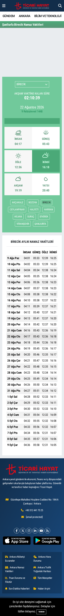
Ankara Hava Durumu (42, 558)
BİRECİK (46, 202)
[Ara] (60, 5)
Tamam (41, 612)
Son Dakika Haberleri (19, 588)
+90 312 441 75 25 (34, 510)
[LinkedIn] (35, 531)
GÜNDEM (9, 16)
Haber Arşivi (44, 588)
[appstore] (16, 541)
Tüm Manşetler (45, 578)
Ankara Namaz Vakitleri (15, 569)
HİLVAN (18, 216)
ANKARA (24, 16)
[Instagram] (29, 531)
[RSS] (47, 531)
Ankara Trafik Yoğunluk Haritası (42, 569)
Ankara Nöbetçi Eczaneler (15, 558)
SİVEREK (44, 216)
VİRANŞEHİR (23, 223)
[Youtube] (41, 531)
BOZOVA (33, 202)
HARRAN (48, 209)
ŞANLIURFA (40, 223)
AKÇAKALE (17, 202)
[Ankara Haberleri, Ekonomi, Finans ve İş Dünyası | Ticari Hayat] (32, 6)
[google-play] (47, 541)
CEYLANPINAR (17, 209)
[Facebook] (16, 531)
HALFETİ (34, 209)
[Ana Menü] (3, 5)
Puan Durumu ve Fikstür (15, 579)
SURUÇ (30, 216)
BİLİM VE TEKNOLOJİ (47, 16)
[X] (23, 531)
